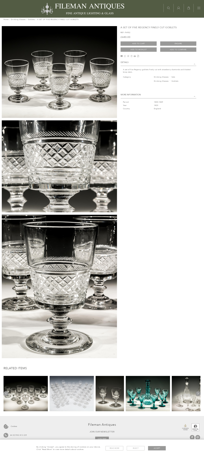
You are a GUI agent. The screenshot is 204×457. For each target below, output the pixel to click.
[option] (26, 393)
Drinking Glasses (18, 19)
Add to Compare (178, 49)
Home (6, 19)
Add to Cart (138, 43)
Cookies (13, 426)
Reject (136, 448)
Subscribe (102, 439)
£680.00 (125, 37)
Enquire (178, 43)
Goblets (31, 19)
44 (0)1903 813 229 (18, 435)
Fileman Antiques (102, 424)
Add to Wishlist (138, 49)
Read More (114, 448)
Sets (173, 77)
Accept (157, 448)
